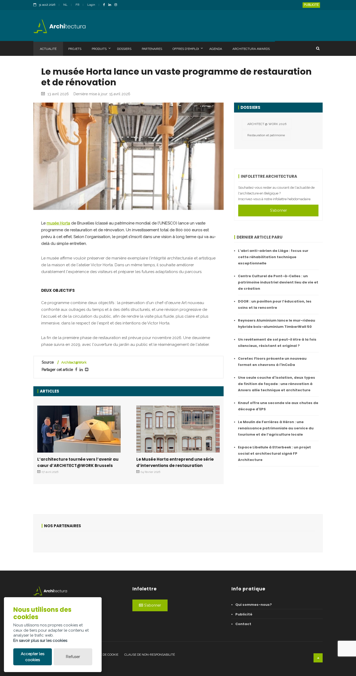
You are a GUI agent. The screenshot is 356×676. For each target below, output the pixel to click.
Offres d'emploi (186, 49)
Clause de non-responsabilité (149, 654)
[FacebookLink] (105, 5)
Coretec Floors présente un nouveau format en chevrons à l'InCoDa (272, 361)
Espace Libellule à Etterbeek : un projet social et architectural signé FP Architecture (274, 453)
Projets (74, 49)
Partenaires (152, 49)
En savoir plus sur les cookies (40, 640)
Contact (243, 623)
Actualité (48, 49)
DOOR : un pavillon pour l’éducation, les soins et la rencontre (274, 304)
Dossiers (124, 49)
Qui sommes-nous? (253, 604)
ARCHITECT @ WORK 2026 (266, 124)
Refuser (73, 656)
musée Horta (58, 223)
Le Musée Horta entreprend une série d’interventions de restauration (175, 462)
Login (91, 5)
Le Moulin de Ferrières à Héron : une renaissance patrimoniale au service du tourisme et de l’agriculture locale (276, 428)
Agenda (215, 49)
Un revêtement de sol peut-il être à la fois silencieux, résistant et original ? (277, 342)
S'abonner (278, 210)
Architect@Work (74, 362)
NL (65, 5)
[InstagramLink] (117, 5)
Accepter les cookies (32, 656)
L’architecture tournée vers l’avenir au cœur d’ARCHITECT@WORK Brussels (78, 462)
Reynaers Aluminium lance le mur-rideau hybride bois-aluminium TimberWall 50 (276, 323)
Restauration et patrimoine (266, 135)
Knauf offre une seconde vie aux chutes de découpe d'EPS (278, 406)
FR (77, 5)
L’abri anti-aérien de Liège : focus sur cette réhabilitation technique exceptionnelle (273, 257)
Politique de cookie (102, 654)
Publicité (311, 5)
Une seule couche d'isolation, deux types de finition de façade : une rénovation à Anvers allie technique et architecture (276, 384)
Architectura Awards (251, 49)
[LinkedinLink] (111, 5)
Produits (99, 49)
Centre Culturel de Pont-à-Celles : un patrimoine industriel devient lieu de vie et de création (278, 282)
